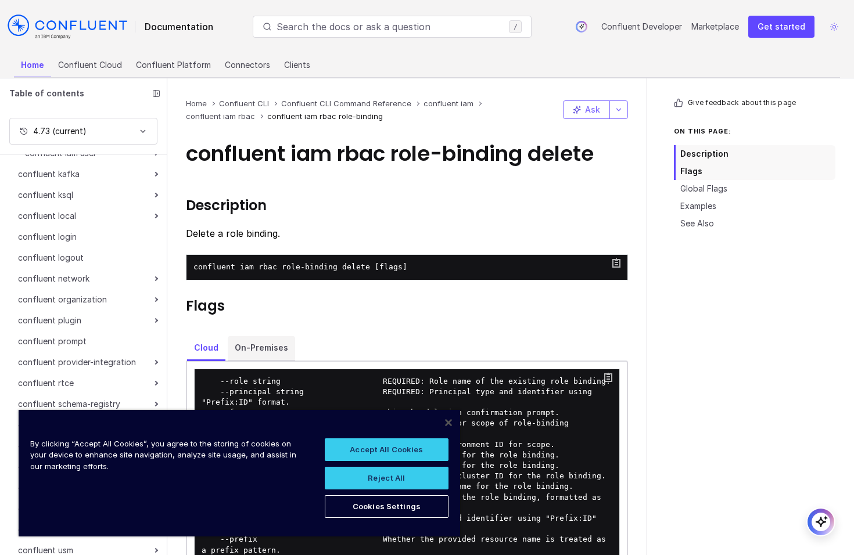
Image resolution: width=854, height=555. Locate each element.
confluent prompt (52, 341)
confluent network (53, 278)
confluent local (47, 216)
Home (32, 65)
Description (704, 153)
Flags (691, 171)
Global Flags (703, 188)
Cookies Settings (387, 506)
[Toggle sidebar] (156, 93)
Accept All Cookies (386, 449)
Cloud (206, 347)
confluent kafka (49, 174)
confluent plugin (49, 320)
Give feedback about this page (742, 102)
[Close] (448, 422)
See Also (697, 223)
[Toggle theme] (834, 26)
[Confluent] (67, 26)
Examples (698, 206)
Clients (297, 65)
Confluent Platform (173, 65)
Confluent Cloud (90, 65)
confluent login (47, 237)
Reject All (386, 477)
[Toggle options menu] (618, 109)
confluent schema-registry (69, 404)
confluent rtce (46, 383)
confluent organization (62, 299)
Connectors (247, 65)
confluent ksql (45, 195)
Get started (781, 26)
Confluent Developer (641, 26)
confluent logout (51, 257)
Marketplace (715, 26)
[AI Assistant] (581, 26)
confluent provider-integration (77, 362)
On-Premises (261, 347)
